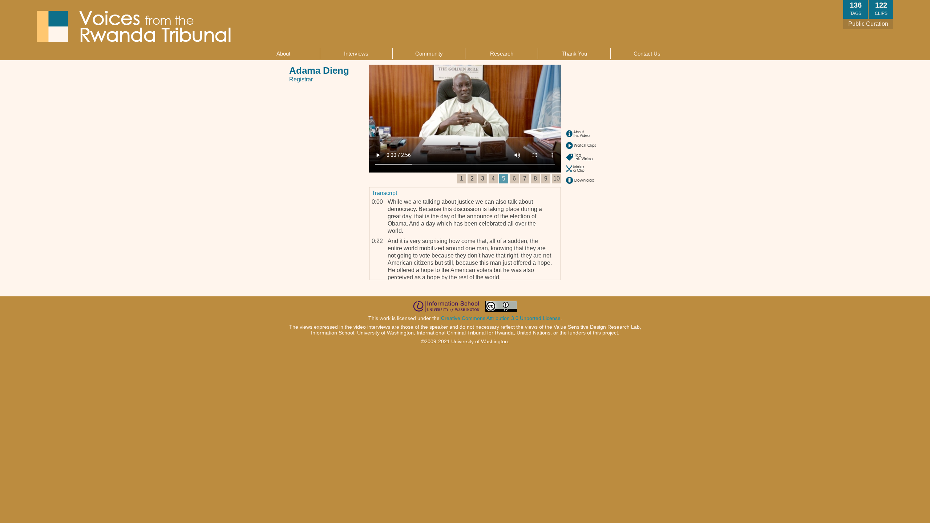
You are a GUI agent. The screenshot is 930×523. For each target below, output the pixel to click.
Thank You (574, 53)
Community (429, 53)
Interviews (356, 53)
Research (501, 53)
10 (556, 178)
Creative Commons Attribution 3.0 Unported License (501, 318)
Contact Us (647, 53)
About (283, 53)
